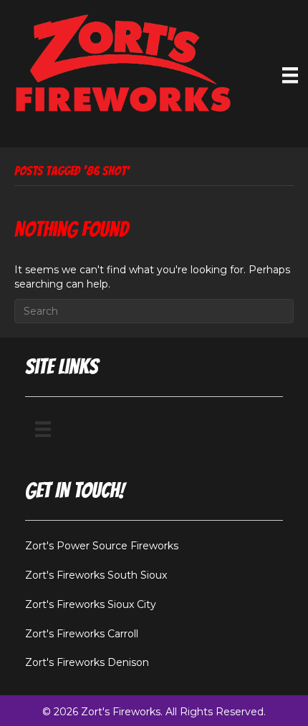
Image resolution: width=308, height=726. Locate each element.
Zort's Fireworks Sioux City (90, 604)
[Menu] (290, 75)
